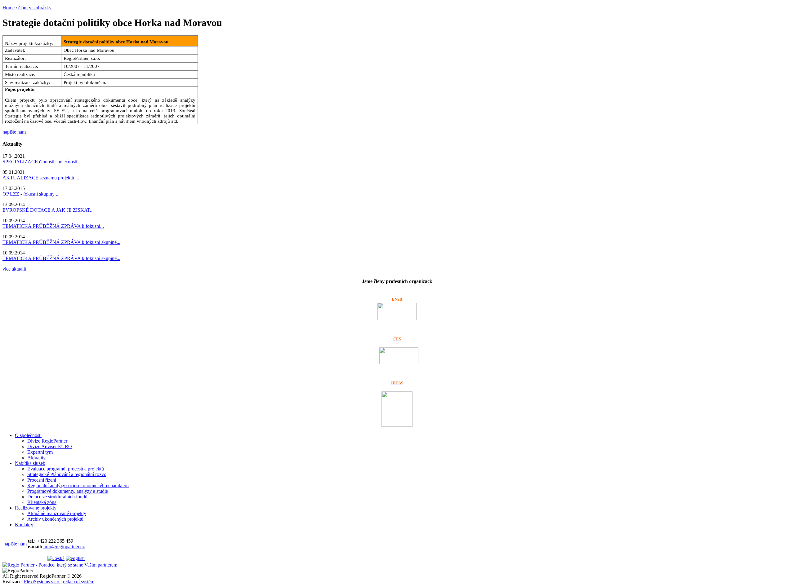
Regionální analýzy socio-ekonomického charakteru (78, 485)
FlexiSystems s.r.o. (42, 581)
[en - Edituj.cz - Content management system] (75, 558)
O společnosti (28, 435)
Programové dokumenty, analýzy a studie (67, 491)
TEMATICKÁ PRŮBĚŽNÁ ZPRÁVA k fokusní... (53, 226)
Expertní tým (40, 452)
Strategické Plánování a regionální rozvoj (67, 474)
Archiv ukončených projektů (55, 519)
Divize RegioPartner (47, 441)
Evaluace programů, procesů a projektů (65, 468)
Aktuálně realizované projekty (56, 513)
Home (8, 7)
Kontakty (24, 524)
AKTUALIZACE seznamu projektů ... (40, 177)
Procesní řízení (41, 480)
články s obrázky (34, 7)
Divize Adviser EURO (49, 446)
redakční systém (78, 581)
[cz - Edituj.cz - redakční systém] (56, 558)
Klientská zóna (41, 502)
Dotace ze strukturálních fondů (57, 496)
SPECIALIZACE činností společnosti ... (42, 161)
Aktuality (36, 457)
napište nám (14, 132)
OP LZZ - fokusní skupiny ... (31, 193)
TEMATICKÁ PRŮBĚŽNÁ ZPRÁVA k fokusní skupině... (61, 242)
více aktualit (14, 268)
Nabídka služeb (30, 463)
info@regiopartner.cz (64, 546)
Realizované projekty (35, 507)
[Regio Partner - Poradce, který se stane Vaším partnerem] (59, 564)
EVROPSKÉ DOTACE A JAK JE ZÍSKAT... (48, 210)
